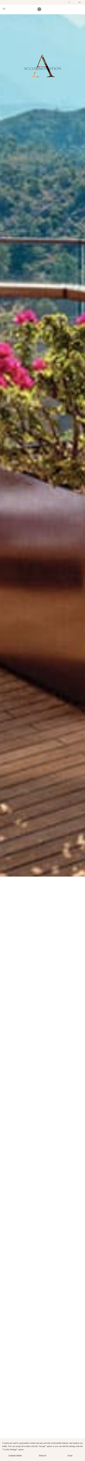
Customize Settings (15, 1455)
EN (79, 2)
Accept (69, 1455)
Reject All (42, 1455)
